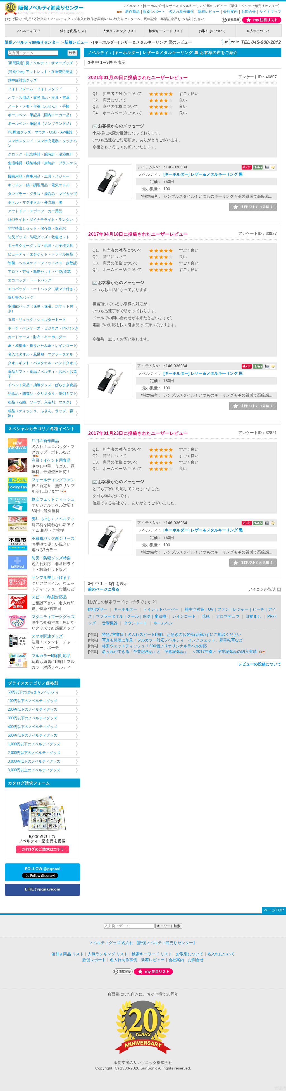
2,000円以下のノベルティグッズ (34, 753)
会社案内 (230, 11)
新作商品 (132, 11)
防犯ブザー (98, 609)
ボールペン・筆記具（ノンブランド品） (40, 124)
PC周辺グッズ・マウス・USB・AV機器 (40, 132)
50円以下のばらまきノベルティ (33, 692)
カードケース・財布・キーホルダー (37, 337)
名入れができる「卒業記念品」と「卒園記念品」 (145, 652)
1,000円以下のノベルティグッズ (34, 744)
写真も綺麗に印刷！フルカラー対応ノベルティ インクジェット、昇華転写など (172, 640)
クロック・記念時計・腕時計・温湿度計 (40, 154)
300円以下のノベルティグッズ (32, 718)
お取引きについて (212, 31)
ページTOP (274, 910)
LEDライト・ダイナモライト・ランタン (40, 220)
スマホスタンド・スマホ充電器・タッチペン (42, 143)
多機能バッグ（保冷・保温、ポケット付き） (40, 308)
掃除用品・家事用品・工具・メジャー (39, 176)
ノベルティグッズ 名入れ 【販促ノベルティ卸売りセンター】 (143, 943)
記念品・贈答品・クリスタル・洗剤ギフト (42, 394)
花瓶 (206, 616)
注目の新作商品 (45, 441)
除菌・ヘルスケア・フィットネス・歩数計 (42, 263)
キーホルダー (125, 609)
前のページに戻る (103, 589)
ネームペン (163, 623)
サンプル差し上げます (51, 578)
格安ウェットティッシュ (53, 499)
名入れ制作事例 (181, 11)
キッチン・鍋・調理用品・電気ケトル (39, 185)
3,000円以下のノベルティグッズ (34, 761)
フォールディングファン (53, 480)
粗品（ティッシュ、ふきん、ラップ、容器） (40, 413)
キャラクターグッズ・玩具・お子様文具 (40, 246)
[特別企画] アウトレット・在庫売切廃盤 (40, 72)
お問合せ (248, 11)
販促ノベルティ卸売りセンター (32, 42)
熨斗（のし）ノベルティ (53, 519)
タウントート (135, 623)
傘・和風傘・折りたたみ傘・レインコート (42, 346)
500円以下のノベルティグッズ (32, 735)
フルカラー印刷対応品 (51, 656)
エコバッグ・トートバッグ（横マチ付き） (42, 289)
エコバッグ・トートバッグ (29, 280)
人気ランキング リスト (120, 31)
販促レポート (154, 11)
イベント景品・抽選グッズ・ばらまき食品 (42, 385)
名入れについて (258, 31)
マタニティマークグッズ (53, 617)
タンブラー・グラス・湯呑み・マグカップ (42, 194)
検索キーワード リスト (166, 31)
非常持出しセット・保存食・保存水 (37, 228)
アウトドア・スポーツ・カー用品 (35, 211)
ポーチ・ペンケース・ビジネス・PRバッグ (43, 328)
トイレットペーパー (160, 609)
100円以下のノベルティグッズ (32, 701)
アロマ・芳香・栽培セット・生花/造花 (39, 272)
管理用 (280, 1088)
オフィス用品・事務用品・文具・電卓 (39, 98)
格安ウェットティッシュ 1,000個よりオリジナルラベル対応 (154, 646)
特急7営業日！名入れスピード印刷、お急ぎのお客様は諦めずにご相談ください (171, 634)
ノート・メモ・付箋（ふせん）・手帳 (39, 106)
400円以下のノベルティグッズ (32, 727)
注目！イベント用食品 (51, 460)
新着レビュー (209, 11)
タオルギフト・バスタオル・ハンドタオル (42, 363)
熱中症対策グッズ (22, 80)
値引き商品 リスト (74, 31)
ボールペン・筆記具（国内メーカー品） (40, 115)
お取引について (189, 954)
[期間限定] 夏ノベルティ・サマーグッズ (40, 63)
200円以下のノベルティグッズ (32, 710)
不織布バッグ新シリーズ (53, 538)
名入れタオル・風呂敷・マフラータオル (40, 354)
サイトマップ (270, 11)
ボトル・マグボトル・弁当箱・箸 (35, 202)
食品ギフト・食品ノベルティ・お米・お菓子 (42, 374)
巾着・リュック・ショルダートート (37, 320)
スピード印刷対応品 (49, 597)
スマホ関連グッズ (47, 636)
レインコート (184, 616)
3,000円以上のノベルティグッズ (34, 770)
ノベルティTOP (28, 31)
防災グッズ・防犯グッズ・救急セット (39, 237)
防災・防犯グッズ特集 (51, 558)
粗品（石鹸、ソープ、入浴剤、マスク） (40, 402)
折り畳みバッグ (20, 298)
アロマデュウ (227, 616)
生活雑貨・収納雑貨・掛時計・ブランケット (42, 165)
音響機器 (110, 623)
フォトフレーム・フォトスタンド (35, 89)
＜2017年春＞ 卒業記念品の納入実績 (224, 652)
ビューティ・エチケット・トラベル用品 (40, 254)
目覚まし (253, 616)
